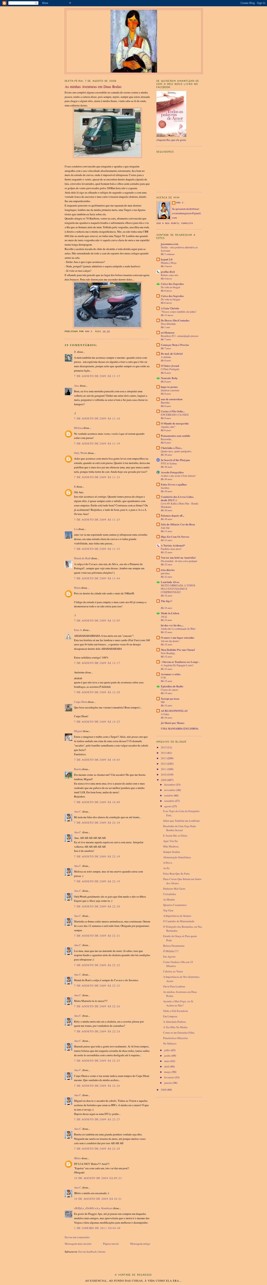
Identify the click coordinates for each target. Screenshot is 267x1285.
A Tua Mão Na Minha (175, 1027)
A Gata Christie (170, 308)
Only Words (80, 453)
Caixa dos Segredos (172, 284)
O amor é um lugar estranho (177, 637)
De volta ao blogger (170, 287)
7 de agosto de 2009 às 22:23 (97, 985)
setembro (169, 801)
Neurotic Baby (169, 378)
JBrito (77, 1158)
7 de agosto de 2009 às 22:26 (97, 1086)
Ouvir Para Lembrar (174, 986)
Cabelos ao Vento (173, 971)
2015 (164, 747)
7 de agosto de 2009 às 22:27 (97, 1119)
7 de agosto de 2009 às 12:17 (97, 663)
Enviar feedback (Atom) (91, 1251)
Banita (78, 769)
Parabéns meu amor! (171, 548)
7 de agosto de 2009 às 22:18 (97, 822)
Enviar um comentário (77, 1237)
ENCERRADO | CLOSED (175, 414)
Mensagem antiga (140, 1244)
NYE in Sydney (169, 463)
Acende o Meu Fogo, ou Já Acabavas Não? (178, 1003)
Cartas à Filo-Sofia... (173, 411)
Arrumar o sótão (171, 674)
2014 (164, 753)
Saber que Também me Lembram (181, 821)
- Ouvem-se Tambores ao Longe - (180, 662)
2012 (164, 763)
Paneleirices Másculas (175, 1038)
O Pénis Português (170, 369)
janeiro (168, 1083)
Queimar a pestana (170, 390)
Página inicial (111, 1244)
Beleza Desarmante (174, 946)
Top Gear (168, 910)
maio (167, 1061)
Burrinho (165, 402)
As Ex (166, 868)
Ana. (76, 385)
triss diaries (168, 570)
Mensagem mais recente (78, 1244)
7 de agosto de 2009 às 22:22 (97, 965)
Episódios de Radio (172, 686)
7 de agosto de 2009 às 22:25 (97, 1060)
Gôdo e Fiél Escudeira (175, 1011)
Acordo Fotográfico (172, 472)
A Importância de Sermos (177, 916)
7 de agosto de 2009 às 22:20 (97, 906)
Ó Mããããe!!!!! (171, 951)
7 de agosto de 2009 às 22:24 (97, 1006)
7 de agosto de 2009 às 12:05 (97, 620)
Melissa (78, 428)
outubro (169, 795)
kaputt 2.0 (167, 259)
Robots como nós (169, 275)
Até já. (164, 616)
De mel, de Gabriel (172, 353)
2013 (164, 758)
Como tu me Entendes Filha (178, 1032)
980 (163, 702)
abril (167, 1066)
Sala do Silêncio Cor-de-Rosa (178, 524)
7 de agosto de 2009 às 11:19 (97, 443)
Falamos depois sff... (172, 515)
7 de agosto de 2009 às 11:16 (97, 418)
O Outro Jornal (170, 366)
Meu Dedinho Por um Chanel (178, 650)
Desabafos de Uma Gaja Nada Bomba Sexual (179, 828)
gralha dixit (168, 272)
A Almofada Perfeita (174, 1022)
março (168, 1072)
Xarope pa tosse (170, 698)
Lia (76, 529)
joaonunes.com (169, 244)
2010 (164, 774)
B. (75, 352)
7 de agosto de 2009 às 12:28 (97, 692)
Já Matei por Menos (172, 723)
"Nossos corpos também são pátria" (178, 311)
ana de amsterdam (172, 399)
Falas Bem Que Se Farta (176, 873)
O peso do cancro (169, 689)
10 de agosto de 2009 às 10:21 (98, 1199)
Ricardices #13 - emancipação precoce (179, 335)
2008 (164, 1089)
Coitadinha (169, 894)
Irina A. (78, 630)
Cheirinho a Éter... (171, 448)
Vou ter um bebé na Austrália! (178, 557)
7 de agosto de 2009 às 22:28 (97, 1148)
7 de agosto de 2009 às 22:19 (97, 856)
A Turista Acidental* (173, 545)
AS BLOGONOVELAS (174, 711)
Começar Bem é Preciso (175, 345)
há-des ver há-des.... (172, 625)
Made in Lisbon (170, 613)
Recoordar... (167, 439)
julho (167, 1050)
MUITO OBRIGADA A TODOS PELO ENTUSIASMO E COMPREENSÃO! (178, 589)
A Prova (167, 863)
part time (165, 573)
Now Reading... (168, 653)
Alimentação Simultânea (177, 857)
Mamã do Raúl (82, 558)
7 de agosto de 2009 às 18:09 (97, 802)
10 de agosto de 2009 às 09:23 (98, 1178)
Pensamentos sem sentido (175, 436)
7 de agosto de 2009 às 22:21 (97, 935)
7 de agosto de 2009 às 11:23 (97, 477)
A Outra (165, 714)
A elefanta (166, 357)
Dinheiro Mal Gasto (174, 888)
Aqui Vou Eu (170, 841)
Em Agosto (169, 956)
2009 (164, 780)
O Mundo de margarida (175, 423)
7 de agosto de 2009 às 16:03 (97, 760)
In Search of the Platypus (175, 460)
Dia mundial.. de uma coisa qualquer (179, 561)
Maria (77, 588)
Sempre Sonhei (171, 852)
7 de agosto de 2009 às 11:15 (97, 376)
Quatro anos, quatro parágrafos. (176, 451)
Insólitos (165, 487)
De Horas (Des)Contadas (175, 320)
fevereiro (169, 1077)
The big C (166, 601)
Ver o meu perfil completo (174, 223)
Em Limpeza (170, 1016)
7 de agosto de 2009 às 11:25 (97, 519)
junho (167, 1055)
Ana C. (78, 811)
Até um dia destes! (170, 641)
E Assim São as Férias (175, 835)
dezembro (170, 784)
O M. (163, 677)
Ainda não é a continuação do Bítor (178, 628)
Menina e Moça (168, 262)
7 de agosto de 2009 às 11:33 (97, 549)
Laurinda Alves (170, 582)
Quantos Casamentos (175, 905)
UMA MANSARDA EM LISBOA (179, 728)
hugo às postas (169, 387)
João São (165, 527)
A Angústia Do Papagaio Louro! (177, 665)
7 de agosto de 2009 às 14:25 (97, 721)
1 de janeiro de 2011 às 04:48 (97, 1228)
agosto (168, 806)
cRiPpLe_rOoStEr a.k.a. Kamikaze (93, 1208)
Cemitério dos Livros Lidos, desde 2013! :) (177, 498)
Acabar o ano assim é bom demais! (178, 475)
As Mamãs (169, 899)
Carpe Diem (80, 702)
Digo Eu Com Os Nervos (175, 537)
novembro (170, 790)
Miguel (78, 731)
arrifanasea (168, 332)
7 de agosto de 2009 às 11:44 (97, 578)
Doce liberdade (168, 323)
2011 (164, 769)
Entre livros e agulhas (174, 484)
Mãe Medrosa (171, 846)
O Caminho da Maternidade (178, 921)
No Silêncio (169, 1043)
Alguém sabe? (168, 426)
